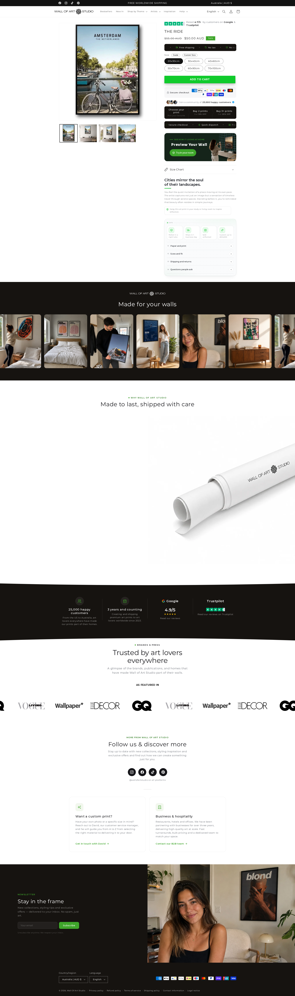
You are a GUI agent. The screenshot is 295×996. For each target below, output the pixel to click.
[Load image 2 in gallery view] (88, 133)
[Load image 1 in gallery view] (69, 133)
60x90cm (194, 68)
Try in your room (184, 152)
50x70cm (173, 68)
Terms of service (132, 991)
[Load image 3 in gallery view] (108, 133)
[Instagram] (132, 772)
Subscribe (69, 925)
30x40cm (194, 61)
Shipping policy (152, 991)
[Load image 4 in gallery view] (127, 133)
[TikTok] (153, 772)
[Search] (224, 11)
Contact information (173, 991)
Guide (175, 55)
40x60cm (214, 61)
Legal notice (193, 991)
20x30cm (173, 61)
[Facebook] (142, 772)
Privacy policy (96, 991)
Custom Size (190, 55)
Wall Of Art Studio (76, 991)
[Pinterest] (163, 772)
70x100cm (214, 68)
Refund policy (114, 991)
